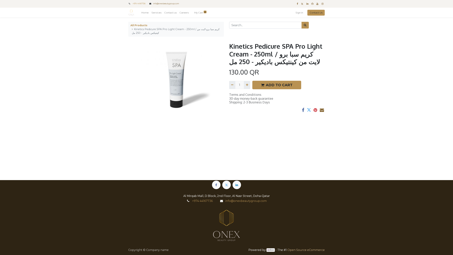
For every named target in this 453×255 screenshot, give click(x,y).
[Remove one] (232, 85)
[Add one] (247, 85)
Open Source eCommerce (306, 250)
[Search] (305, 25)
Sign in (299, 12)
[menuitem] (145, 13)
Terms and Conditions (245, 95)
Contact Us (316, 12)
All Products (138, 25)
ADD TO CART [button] (279, 85)
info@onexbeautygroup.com (166, 3)
